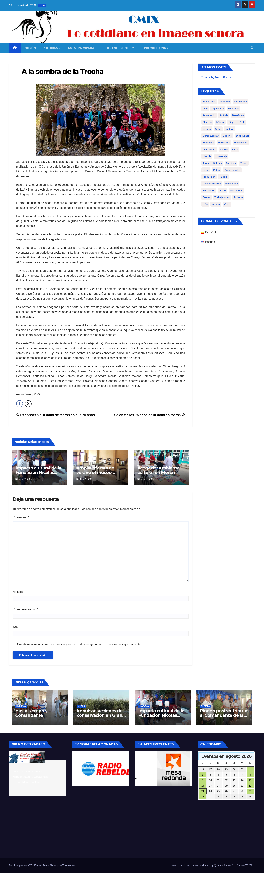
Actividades (240, 101)
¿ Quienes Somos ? (120, 48)
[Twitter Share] (28, 403)
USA (205, 204)
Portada (205, 706)
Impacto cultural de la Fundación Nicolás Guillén (38, 472)
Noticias (51, 48)
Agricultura (218, 108)
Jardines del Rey (212, 163)
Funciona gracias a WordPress (25, 865)
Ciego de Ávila (236, 122)
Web (15, 626)
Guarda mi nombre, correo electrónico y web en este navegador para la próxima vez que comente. (79, 644)
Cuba (218, 128)
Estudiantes (209, 149)
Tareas (206, 197)
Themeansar (68, 865)
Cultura (229, 128)
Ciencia (207, 128)
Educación (224, 142)
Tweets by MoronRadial (216, 77)
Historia (207, 156)
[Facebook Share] (19, 403)
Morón (30, 48)
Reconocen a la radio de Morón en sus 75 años (57, 415)
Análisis (223, 115)
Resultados (231, 183)
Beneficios (238, 115)
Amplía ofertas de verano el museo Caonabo (95, 472)
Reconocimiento (212, 183)
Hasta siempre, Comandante (31, 713)
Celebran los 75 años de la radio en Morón (148, 415)
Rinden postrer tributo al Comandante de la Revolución (223, 715)
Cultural (144, 706)
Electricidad (240, 142)
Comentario (21, 517)
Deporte (227, 135)
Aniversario (209, 115)
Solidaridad (236, 190)
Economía (208, 142)
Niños (206, 169)
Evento (224, 149)
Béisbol (220, 122)
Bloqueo (207, 122)
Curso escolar (211, 135)
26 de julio (209, 101)
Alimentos (233, 108)
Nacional (21, 706)
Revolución (209, 190)
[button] (252, 47)
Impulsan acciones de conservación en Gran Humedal (100, 715)
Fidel (235, 149)
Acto (205, 108)
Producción (209, 176)
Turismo (238, 197)
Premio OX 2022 (156, 48)
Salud (222, 190)
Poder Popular (232, 169)
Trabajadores (222, 197)
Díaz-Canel (242, 135)
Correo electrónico (25, 609)
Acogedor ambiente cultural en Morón (158, 470)
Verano (216, 204)
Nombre (19, 591)
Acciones (224, 101)
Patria (216, 169)
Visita (227, 204)
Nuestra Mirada (81, 48)
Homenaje (221, 156)
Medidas (231, 163)
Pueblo (223, 176)
